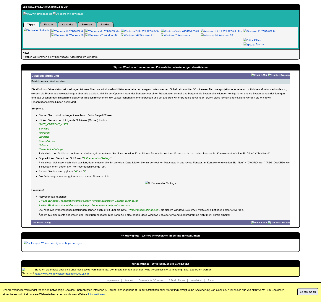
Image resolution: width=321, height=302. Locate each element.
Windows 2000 (150, 30)
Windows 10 (225, 35)
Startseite (44, 30)
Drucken (285, 75)
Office (257, 40)
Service (87, 24)
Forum (48, 24)
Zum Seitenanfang (41, 222)
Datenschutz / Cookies (151, 280)
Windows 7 (183, 35)
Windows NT (111, 35)
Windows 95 (76, 30)
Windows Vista (190, 30)
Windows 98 (76, 35)
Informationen (96, 294)
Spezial (259, 44)
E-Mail (264, 75)
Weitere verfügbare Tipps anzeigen (61, 243)
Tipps (31, 24)
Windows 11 (268, 30)
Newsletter (196, 280)
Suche (105, 24)
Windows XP (146, 35)
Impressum (113, 280)
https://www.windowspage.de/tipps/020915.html (62, 273)
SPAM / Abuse (177, 280)
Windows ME (111, 30)
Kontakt (67, 24)
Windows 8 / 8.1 (232, 30)
